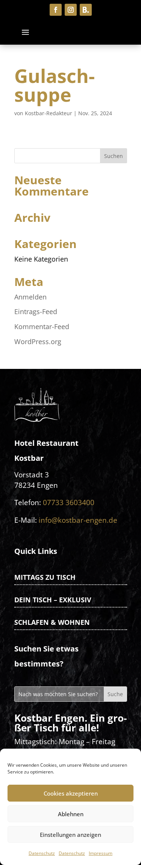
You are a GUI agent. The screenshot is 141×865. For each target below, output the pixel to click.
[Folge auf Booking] (86, 10)
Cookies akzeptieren (71, 793)
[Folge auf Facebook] (56, 10)
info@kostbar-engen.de (78, 520)
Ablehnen (70, 814)
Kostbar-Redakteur (48, 113)
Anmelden (30, 296)
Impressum (100, 853)
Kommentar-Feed (41, 326)
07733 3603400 (68, 502)
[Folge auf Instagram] (71, 10)
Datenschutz (42, 853)
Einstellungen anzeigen (70, 834)
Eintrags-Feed (35, 311)
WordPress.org (37, 341)
